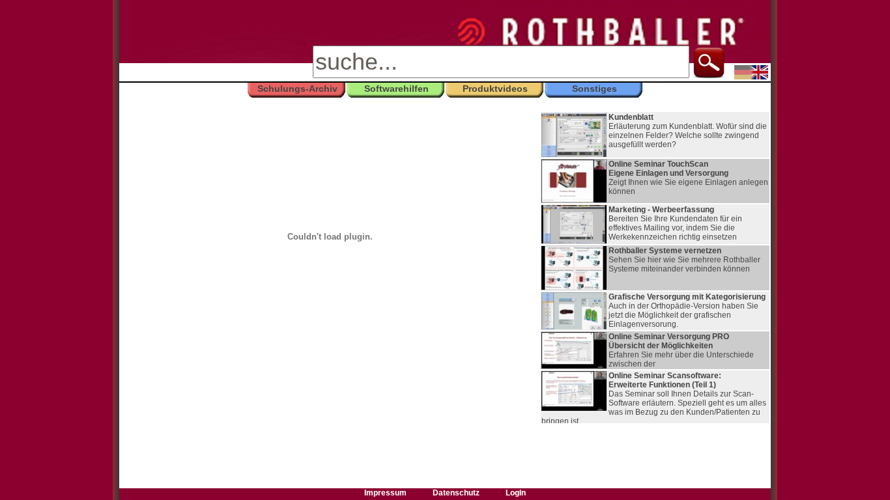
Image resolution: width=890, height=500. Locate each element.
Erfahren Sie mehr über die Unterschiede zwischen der (681, 350)
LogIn (516, 492)
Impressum (385, 492)
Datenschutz (456, 492)
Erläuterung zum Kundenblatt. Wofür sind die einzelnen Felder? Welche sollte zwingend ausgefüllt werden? (688, 131)
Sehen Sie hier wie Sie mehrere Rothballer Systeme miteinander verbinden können (684, 259)
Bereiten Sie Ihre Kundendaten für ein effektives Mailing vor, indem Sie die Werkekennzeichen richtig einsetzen (675, 223)
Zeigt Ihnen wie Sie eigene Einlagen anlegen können (688, 178)
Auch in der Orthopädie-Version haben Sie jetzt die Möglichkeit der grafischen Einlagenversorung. (687, 310)
